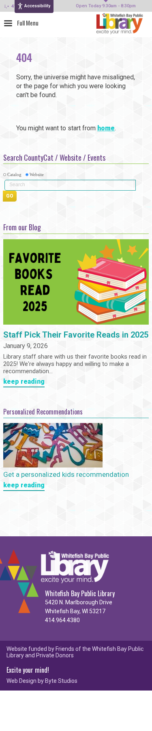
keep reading (24, 381)
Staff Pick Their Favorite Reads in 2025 (75, 335)
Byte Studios (61, 681)
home (106, 128)
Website (37, 174)
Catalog (14, 174)
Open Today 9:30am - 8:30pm (106, 6)
